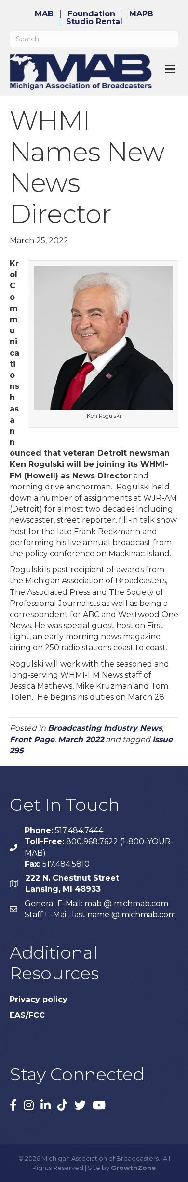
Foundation (91, 14)
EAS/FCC (27, 1015)
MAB (44, 14)
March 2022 (81, 739)
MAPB (141, 14)
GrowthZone (133, 1167)
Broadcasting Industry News (105, 727)
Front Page (32, 739)
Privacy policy (38, 999)
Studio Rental (94, 22)
